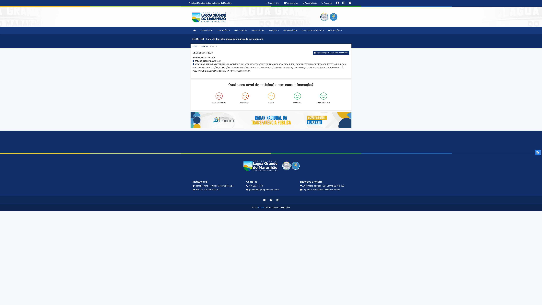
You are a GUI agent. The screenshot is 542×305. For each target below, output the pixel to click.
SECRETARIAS (240, 30)
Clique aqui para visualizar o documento (331, 53)
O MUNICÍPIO (223, 30)
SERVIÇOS (273, 30)
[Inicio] (194, 30)
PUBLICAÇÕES (334, 30)
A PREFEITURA (206, 30)
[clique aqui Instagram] (277, 200)
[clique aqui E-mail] (264, 200)
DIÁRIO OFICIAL (258, 30)
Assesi (261, 207)
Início (195, 46)
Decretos (204, 46)
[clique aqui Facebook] (271, 200)
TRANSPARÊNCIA (290, 30)
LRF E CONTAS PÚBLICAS (312, 30)
